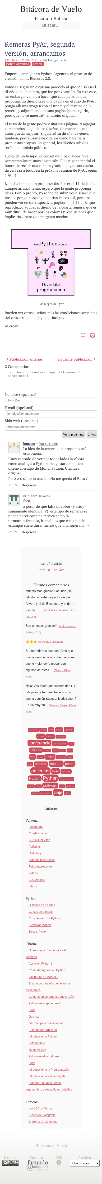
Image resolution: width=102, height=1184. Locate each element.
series (38, 786)
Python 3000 (37, 1043)
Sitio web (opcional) (21, 420)
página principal (50, 317)
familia (62, 750)
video (67, 793)
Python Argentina (17, 64)
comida (50, 736)
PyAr (55, 771)
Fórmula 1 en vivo (51, 570)
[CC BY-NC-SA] (10, 1164)
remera (37, 64)
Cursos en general (41, 911)
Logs (32, 1063)
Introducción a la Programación (49, 1069)
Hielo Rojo (35, 853)
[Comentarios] (83, 335)
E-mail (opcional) (19, 407)
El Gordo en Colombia (43, 1121)
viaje (58, 792)
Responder (29, 485)
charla (59, 729)
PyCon (35, 778)
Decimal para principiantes (46, 1023)
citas (40, 736)
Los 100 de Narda (40, 1108)
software (50, 785)
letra (30, 764)
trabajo (70, 786)
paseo (69, 764)
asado (43, 730)
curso (71, 744)
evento (55, 750)
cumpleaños (60, 743)
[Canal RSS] (58, 1163)
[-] (69, 202)
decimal (47, 750)
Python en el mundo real (44, 1056)
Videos (33, 873)
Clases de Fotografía (42, 1115)
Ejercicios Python (40, 925)
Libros (33, 886)
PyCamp (66, 771)
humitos (29, 443)
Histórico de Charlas (42, 905)
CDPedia (36, 750)
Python (50, 778)
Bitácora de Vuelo (51, 8)
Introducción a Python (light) (47, 1076)
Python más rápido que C (45, 1003)
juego (70, 757)
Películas (35, 846)
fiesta (70, 750)
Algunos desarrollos (42, 860)
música (56, 763)
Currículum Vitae (39, 840)
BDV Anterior (37, 879)
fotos (40, 757)
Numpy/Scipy (37, 1049)
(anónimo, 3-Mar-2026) (50, 642)
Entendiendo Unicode (43, 1029)
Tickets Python (38, 931)
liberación (41, 764)
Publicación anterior (25, 359)
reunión (31, 786)
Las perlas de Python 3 (43, 976)
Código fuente (57, 60)
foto (32, 757)
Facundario (36, 826)
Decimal (34, 1016)
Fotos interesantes (40, 866)
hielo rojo (61, 757)
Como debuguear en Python (47, 970)
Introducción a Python (43, 1036)
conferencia (39, 743)
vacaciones (45, 793)
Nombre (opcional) (21, 394)
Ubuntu (35, 793)
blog (51, 729)
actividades (33, 730)
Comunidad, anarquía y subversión (51, 996)
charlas (69, 729)
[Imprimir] (92, 335)
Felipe (50, 757)
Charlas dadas (38, 833)
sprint (62, 786)
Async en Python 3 (41, 963)
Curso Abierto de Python (44, 918)
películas (40, 770)
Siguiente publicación (75, 359)
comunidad (60, 737)
